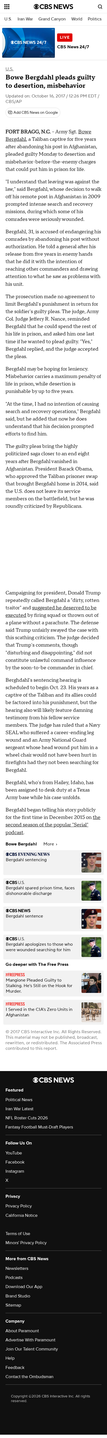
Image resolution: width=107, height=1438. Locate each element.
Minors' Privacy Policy (26, 1243)
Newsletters (16, 1268)
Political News (18, 1100)
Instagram (14, 1171)
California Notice (21, 1215)
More (49, 844)
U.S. (8, 19)
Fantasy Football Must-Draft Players (39, 1127)
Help (10, 1358)
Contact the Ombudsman (29, 1376)
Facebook (14, 1162)
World (76, 19)
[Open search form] (100, 6)
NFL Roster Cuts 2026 (26, 1118)
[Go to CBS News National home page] (53, 6)
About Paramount (22, 1331)
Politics (95, 19)
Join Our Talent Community (31, 1349)
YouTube (13, 1153)
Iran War (25, 19)
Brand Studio (17, 1296)
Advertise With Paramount (30, 1340)
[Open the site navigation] (19, 6)
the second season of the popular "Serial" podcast (52, 825)
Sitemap (13, 1305)
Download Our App (23, 1286)
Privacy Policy (18, 1206)
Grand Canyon (52, 19)
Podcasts (13, 1277)
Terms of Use (17, 1233)
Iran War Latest (19, 1109)
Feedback (14, 1367)
